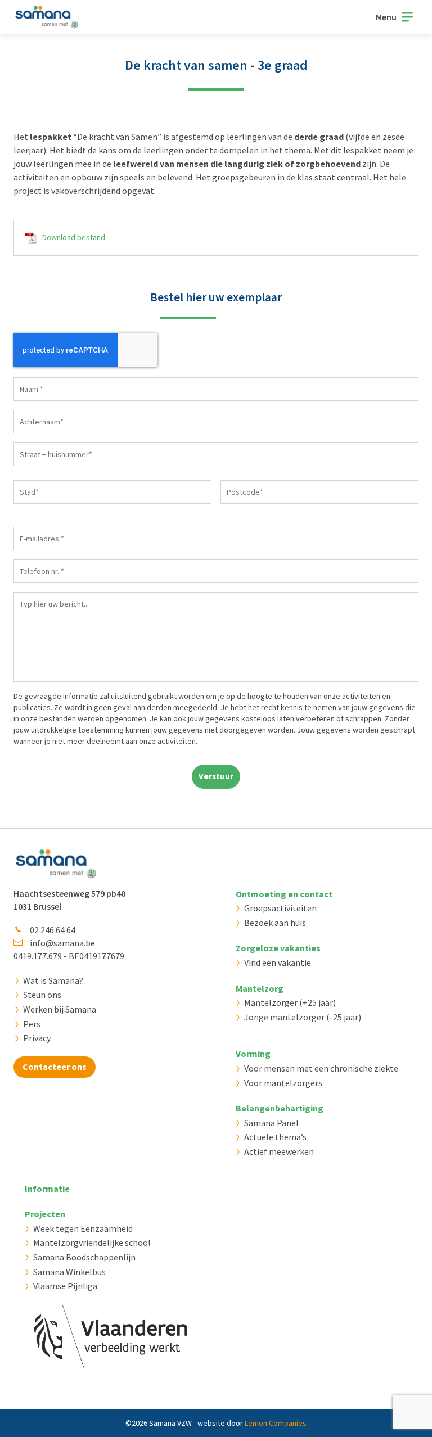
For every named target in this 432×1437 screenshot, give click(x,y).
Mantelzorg (260, 988)
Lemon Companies (276, 1423)
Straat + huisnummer (51, 471)
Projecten (45, 1213)
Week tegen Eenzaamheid (83, 1228)
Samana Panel (271, 1122)
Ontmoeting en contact (284, 894)
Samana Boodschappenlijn (84, 1257)
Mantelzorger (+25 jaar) (290, 1002)
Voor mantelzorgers (283, 1082)
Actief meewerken (279, 1151)
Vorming (253, 1053)
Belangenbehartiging (279, 1108)
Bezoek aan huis (275, 922)
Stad (22, 509)
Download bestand (73, 237)
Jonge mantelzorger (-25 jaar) (302, 1017)
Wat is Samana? (53, 980)
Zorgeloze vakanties (278, 948)
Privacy (37, 1037)
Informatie (47, 1188)
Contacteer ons (54, 1066)
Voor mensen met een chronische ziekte (321, 1068)
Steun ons (42, 994)
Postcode (237, 509)
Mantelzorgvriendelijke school (92, 1242)
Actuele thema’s (275, 1136)
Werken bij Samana (59, 1009)
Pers (31, 1023)
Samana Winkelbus (69, 1271)
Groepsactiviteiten (280, 908)
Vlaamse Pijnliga (65, 1285)
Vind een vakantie (277, 962)
